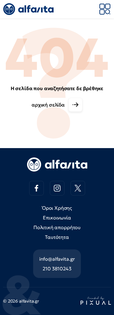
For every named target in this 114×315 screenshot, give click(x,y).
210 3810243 (57, 269)
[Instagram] (57, 188)
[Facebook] (36, 188)
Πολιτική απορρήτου (57, 227)
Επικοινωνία (57, 218)
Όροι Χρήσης (57, 208)
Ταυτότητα (57, 237)
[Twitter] (78, 188)
